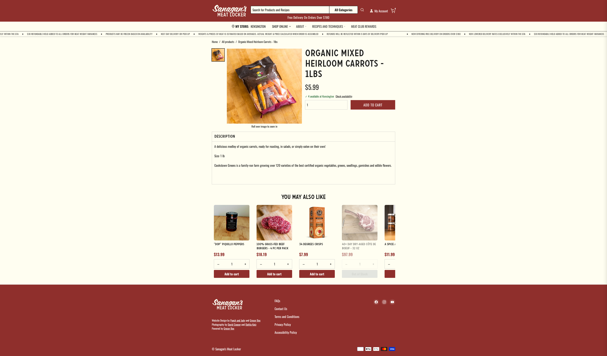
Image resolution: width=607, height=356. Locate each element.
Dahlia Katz (250, 324)
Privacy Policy (283, 324)
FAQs (277, 300)
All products (228, 42)
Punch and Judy (237, 320)
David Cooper (234, 324)
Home (215, 42)
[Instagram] (384, 302)
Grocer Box (255, 320)
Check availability (344, 96)
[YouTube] (392, 302)
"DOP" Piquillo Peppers (229, 244)
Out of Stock (360, 274)
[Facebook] (376, 302)
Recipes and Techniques (327, 26)
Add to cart (372, 104)
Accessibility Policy (286, 332)
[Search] (362, 10)
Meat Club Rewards (363, 26)
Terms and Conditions (287, 316)
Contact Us (281, 308)
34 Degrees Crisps (311, 244)
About (300, 26)
